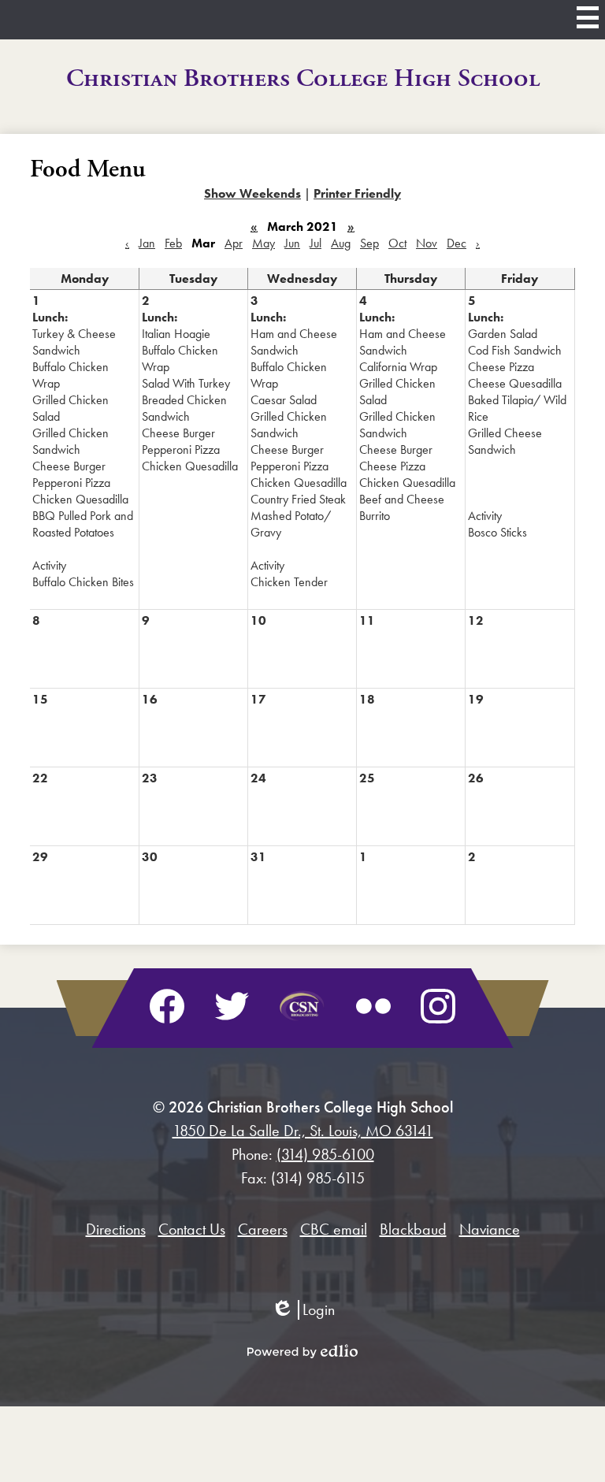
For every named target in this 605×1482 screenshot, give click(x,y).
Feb (173, 243)
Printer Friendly (357, 193)
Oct (397, 243)
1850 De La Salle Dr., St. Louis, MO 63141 (303, 1130)
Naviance (489, 1229)
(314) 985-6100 (325, 1154)
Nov (426, 243)
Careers (263, 1229)
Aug (341, 243)
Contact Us (191, 1229)
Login (303, 1310)
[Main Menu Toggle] (587, 17)
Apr (234, 243)
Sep (369, 243)
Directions (116, 1229)
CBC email (333, 1229)
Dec (456, 243)
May (263, 243)
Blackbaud (413, 1229)
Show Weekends (252, 193)
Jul (315, 243)
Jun (292, 243)
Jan (147, 243)
